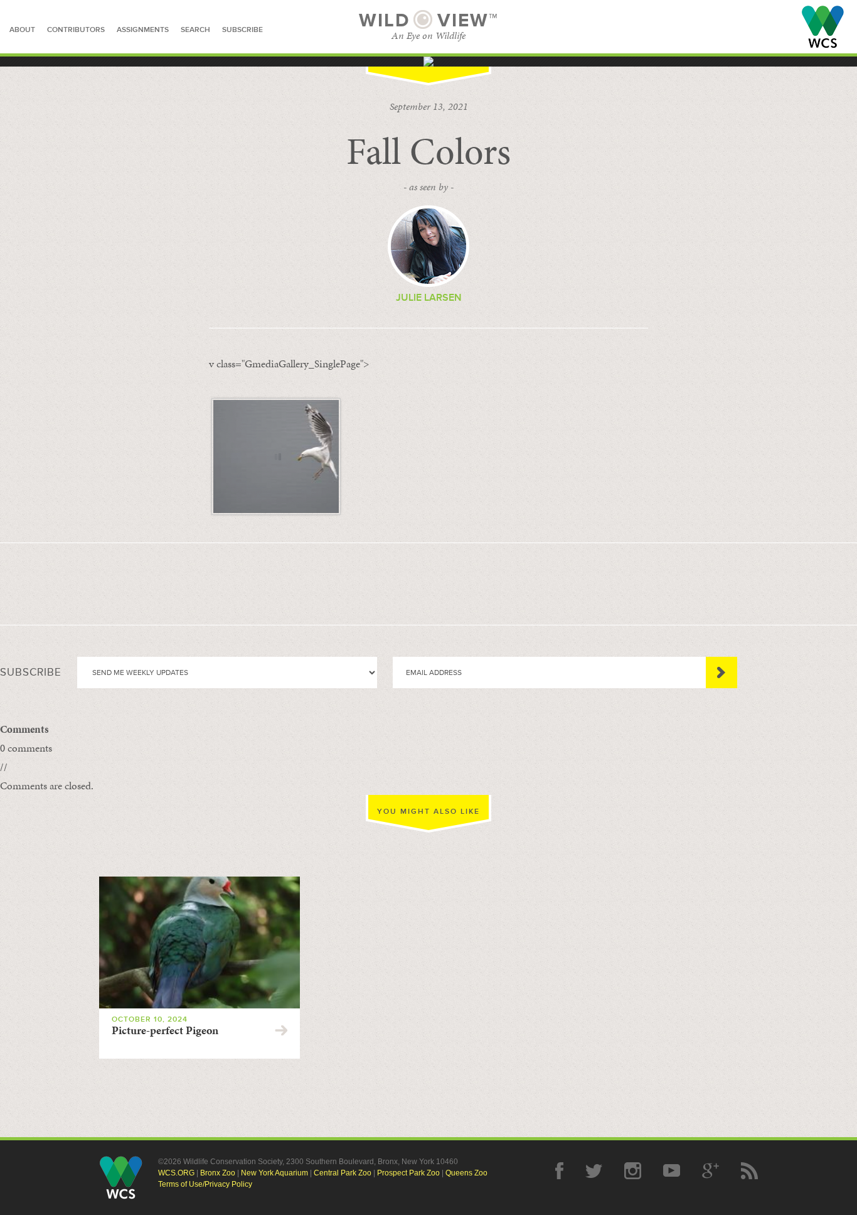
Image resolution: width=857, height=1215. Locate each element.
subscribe (242, 30)
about (22, 30)
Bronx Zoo (217, 1173)
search (195, 30)
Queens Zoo (466, 1173)
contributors (76, 30)
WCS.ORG (176, 1173)
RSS (749, 1170)
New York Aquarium (274, 1173)
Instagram (632, 1170)
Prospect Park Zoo (408, 1173)
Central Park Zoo (342, 1173)
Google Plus (710, 1170)
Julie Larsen (429, 298)
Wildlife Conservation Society (822, 26)
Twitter (593, 1170)
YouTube (671, 1170)
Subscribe (721, 672)
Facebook (559, 1170)
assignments (143, 30)
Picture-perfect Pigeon (165, 1030)
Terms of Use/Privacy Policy (205, 1184)
